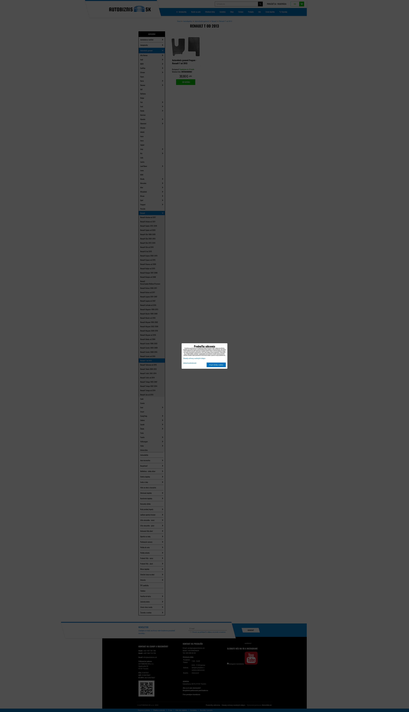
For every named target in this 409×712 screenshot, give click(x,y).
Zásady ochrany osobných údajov (194, 358)
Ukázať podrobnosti (189, 363)
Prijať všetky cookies (216, 365)
